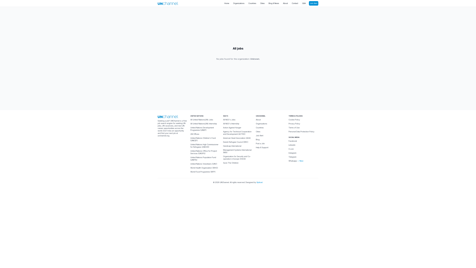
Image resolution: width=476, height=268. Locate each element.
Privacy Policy (294, 124)
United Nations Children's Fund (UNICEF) (203, 139)
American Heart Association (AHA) (237, 138)
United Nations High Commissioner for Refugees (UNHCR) (204, 145)
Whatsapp (293, 161)
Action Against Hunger (232, 128)
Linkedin (292, 145)
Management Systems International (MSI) (237, 151)
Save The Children (230, 163)
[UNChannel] (168, 3)
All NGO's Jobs (229, 120)
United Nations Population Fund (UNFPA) (203, 158)
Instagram (292, 153)
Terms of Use (294, 128)
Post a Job (260, 143)
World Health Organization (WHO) (204, 168)
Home (226, 3)
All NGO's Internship (231, 124)
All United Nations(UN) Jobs (201, 120)
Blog (258, 139)
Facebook (293, 141)
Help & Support (262, 147)
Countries (252, 3)
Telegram (292, 157)
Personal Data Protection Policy (301, 132)
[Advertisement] (74, 26)
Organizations (238, 3)
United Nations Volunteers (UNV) (203, 164)
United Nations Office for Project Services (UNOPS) (203, 152)
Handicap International (232, 146)
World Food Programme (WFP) (203, 172)
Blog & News (274, 3)
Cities (262, 3)
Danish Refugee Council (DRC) (235, 142)
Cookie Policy (294, 120)
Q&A (304, 3)
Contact (295, 3)
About (285, 3)
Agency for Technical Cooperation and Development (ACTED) (237, 133)
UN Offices (194, 134)
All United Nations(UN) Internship (203, 124)
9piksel (260, 182)
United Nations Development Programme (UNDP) (202, 129)
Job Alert (313, 3)
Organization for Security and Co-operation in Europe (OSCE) (237, 157)
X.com (291, 149)
